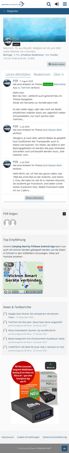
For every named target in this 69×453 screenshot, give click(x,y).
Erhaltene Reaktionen (32, 54)
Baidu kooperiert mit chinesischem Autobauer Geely (36, 338)
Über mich (61, 74)
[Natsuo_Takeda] (7, 223)
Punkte (54, 54)
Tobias (11, 317)
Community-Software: (34, 448)
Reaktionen (42, 74)
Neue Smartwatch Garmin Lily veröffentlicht (32, 330)
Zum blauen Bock (52, 129)
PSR (15, 81)
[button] (65, 4)
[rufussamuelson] (13, 223)
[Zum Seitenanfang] (64, 448)
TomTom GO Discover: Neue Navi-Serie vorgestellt (35, 322)
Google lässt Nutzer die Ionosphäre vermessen (33, 313)
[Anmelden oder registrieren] (57, 4)
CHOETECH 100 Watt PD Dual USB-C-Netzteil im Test (36, 347)
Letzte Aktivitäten (18, 74)
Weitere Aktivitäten (34, 198)
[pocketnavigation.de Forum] (13, 4)
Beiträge (7, 54)
